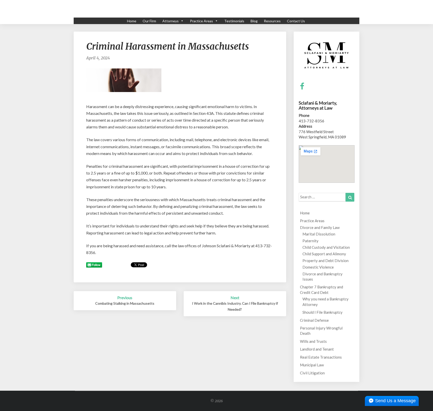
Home (131, 21)
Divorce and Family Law (320, 227)
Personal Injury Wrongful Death (321, 331)
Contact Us (296, 21)
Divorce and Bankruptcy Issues (322, 276)
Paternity (310, 240)
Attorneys (170, 21)
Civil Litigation (312, 373)
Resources (272, 21)
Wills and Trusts (313, 341)
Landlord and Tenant (317, 349)
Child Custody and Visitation (326, 247)
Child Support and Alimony (324, 254)
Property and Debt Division (325, 260)
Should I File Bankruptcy (322, 312)
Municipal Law (312, 365)
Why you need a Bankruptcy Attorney (325, 301)
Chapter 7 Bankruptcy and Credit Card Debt (321, 289)
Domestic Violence (318, 267)
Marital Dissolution (318, 234)
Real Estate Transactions (321, 357)
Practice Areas (201, 21)
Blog (254, 21)
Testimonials (234, 21)
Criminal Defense (314, 320)
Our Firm (149, 21)
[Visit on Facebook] (302, 86)
